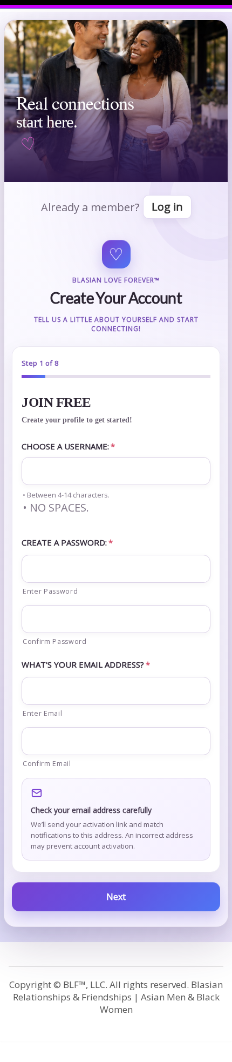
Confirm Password (55, 641)
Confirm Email (47, 763)
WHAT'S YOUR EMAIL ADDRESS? (86, 664)
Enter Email (42, 713)
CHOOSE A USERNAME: (68, 446)
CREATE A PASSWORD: (67, 542)
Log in (167, 206)
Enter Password (50, 591)
